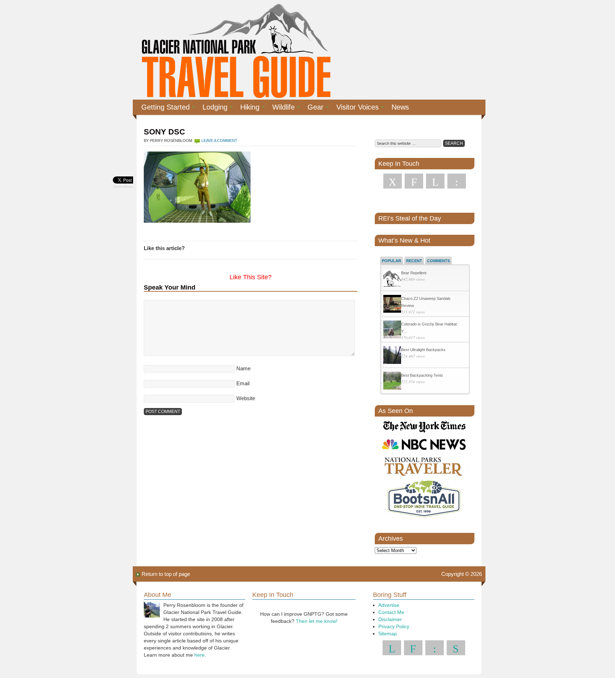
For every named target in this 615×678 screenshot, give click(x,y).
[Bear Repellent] (392, 279)
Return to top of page (166, 574)
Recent (414, 261)
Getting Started (163, 108)
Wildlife (281, 108)
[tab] (391, 260)
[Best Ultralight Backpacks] (392, 356)
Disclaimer (390, 619)
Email (242, 383)
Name (243, 368)
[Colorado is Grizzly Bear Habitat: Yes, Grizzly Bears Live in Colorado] (392, 330)
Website (245, 398)
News (400, 107)
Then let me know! (316, 621)
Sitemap (387, 633)
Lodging (212, 108)
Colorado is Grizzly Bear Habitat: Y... (429, 327)
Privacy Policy (393, 626)
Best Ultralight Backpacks (423, 350)
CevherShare (123, 187)
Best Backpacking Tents (422, 375)
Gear (313, 108)
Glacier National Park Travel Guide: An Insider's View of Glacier (235, 50)
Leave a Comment (219, 140)
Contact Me (391, 612)
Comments (438, 261)
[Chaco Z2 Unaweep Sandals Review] (392, 304)
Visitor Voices (355, 108)
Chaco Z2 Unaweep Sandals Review (426, 302)
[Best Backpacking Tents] (392, 381)
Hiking (247, 108)
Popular (391, 261)
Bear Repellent (413, 273)
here (199, 655)
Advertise (388, 605)
